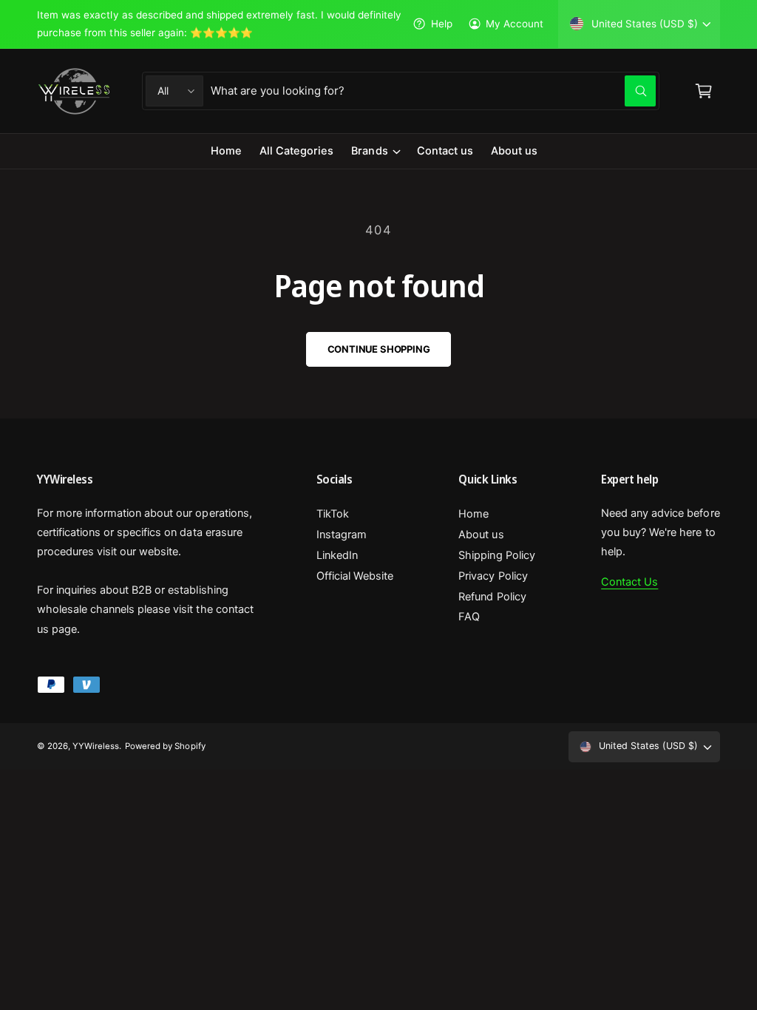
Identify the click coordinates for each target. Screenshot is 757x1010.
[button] (374, 151)
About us (480, 534)
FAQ (469, 616)
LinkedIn (337, 555)
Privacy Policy (492, 576)
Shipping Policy (496, 555)
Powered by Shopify (165, 746)
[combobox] (433, 91)
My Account (514, 24)
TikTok (332, 514)
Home (473, 514)
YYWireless (95, 746)
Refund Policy (492, 596)
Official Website (354, 576)
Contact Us (629, 582)
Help (441, 24)
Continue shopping (378, 349)
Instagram (341, 534)
